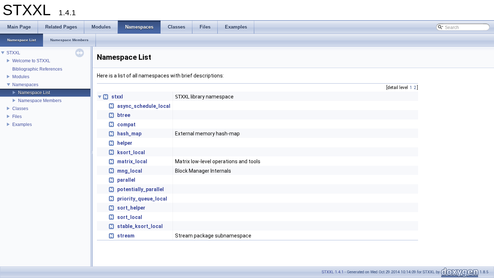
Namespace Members (39, 100)
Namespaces (25, 84)
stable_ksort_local (140, 226)
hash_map (129, 133)
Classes (20, 108)
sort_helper (131, 208)
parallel (126, 180)
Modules (20, 76)
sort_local (129, 217)
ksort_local (131, 152)
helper (124, 143)
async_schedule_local (143, 106)
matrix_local (132, 161)
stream (126, 236)
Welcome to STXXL (31, 60)
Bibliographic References (37, 69)
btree (123, 115)
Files (17, 116)
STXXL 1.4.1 (333, 272)
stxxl (117, 97)
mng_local (129, 171)
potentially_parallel (140, 189)
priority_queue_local (142, 199)
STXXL (13, 52)
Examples (22, 124)
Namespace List (34, 92)
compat (126, 124)
